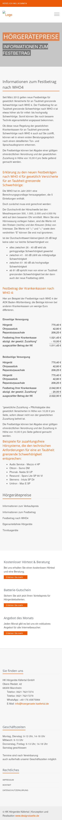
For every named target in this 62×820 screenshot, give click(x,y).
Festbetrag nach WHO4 (15, 518)
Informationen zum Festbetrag (19, 512)
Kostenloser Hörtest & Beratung (27, 562)
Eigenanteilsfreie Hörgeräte (17, 524)
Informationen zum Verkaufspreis (21, 506)
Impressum (8, 779)
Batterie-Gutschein (17, 590)
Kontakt (7, 784)
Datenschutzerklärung (15, 790)
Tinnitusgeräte (10, 530)
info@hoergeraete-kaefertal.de (32, 703)
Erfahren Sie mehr (14, 577)
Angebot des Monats (19, 618)
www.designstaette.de (27, 815)
